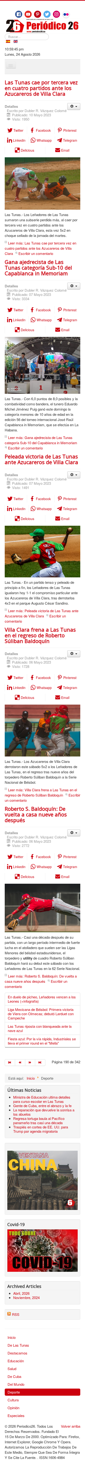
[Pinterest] (37, 14)
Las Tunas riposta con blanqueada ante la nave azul (40, 1028)
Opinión (13, 1407)
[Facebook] (18, 14)
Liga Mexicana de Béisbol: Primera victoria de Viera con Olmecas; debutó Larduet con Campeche (41, 1013)
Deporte (14, 1392)
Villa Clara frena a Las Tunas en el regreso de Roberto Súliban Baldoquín (40, 635)
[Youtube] (28, 14)
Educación (16, 1360)
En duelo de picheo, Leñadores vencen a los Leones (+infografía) (42, 999)
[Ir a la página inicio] (10, 1062)
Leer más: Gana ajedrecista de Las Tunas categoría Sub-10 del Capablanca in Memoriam (41, 440)
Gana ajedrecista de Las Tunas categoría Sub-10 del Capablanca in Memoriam (38, 267)
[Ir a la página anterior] (20, 1062)
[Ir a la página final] (40, 1062)
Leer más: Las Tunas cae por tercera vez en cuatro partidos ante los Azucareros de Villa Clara (40, 248)
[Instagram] (56, 14)
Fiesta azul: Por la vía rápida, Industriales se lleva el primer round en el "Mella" (42, 1041)
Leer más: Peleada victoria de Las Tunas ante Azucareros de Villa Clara (41, 613)
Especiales (16, 1415)
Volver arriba (70, 1426)
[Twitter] (47, 14)
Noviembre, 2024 (26, 1297)
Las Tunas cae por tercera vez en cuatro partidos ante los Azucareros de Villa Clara (41, 88)
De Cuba (14, 1376)
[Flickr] (66, 14)
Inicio (12, 1337)
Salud (12, 1368)
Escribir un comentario (35, 253)
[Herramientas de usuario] (73, 106)
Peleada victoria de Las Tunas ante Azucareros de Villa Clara (41, 459)
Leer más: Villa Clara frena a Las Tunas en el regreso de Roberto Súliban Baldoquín (41, 792)
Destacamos (17, 1352)
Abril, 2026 (21, 1293)
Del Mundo (16, 1384)
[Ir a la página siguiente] (30, 1062)
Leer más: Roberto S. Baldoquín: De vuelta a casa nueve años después (41, 978)
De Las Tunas (18, 1345)
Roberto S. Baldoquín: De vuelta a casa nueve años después (36, 814)
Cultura (13, 1399)
